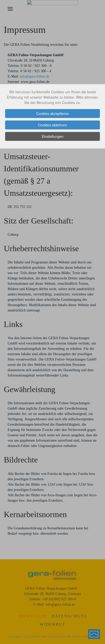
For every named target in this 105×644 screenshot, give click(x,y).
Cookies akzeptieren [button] (52, 113)
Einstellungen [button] (52, 136)
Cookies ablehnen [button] (52, 124)
